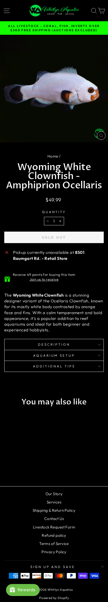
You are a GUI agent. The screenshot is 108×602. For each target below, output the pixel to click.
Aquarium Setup (54, 355)
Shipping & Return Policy (54, 510)
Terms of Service (54, 543)
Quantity (54, 212)
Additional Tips (54, 366)
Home (52, 156)
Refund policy (54, 535)
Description (54, 344)
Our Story (54, 493)
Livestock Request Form (54, 527)
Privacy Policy (54, 551)
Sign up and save (52, 567)
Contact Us (54, 518)
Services (54, 502)
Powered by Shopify (54, 598)
